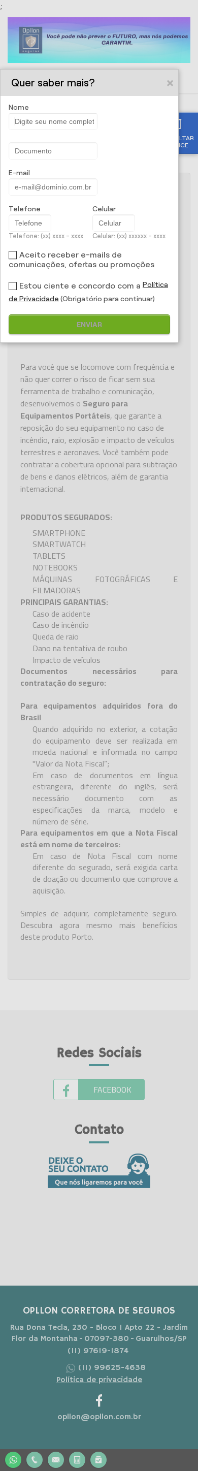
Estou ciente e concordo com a (80, 285)
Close (171, 83)
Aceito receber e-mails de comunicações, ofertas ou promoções (81, 259)
